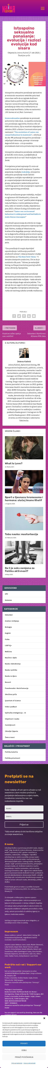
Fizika (7, 639)
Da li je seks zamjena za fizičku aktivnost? (20, 570)
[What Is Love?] (24, 447)
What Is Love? (14, 463)
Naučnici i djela (11, 658)
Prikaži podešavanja (24, 1057)
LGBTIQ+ (8, 645)
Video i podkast (11, 707)
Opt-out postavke (16, 1063)
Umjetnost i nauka (12, 719)
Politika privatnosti (12, 758)
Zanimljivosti (10, 725)
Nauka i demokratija (13, 664)
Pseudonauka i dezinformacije (16, 688)
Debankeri (9, 615)
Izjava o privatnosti (29, 1063)
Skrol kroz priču (11, 694)
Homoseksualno (12, 118)
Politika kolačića (11, 752)
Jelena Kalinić (23, 52)
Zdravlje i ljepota (11, 731)
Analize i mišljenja (12, 621)
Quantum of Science (13, 700)
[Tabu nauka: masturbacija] (24, 518)
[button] (44, 1018)
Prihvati (24, 1043)
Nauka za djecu (11, 676)
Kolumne (8, 600)
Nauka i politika (11, 670)
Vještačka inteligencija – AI (15, 713)
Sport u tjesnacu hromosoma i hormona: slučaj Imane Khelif (24, 499)
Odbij (24, 1050)
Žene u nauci (10, 737)
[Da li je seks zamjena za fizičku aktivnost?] (24, 552)
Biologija (8, 627)
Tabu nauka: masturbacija (21, 534)
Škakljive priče (24, 55)
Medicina (8, 651)
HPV (6, 594)
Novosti (8, 682)
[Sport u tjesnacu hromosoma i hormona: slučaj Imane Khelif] (24, 481)
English (8, 633)
